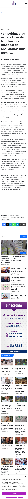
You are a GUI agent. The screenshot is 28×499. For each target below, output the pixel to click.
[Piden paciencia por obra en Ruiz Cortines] (7, 440)
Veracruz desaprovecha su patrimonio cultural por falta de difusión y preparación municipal (7, 407)
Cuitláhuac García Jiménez (13, 215)
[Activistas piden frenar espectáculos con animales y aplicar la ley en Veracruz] (7, 362)
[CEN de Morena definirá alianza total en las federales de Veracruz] (21, 461)
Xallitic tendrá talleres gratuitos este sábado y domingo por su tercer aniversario (18, 287)
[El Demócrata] (14, 3)
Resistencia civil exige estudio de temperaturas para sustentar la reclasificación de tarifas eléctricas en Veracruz (20, 428)
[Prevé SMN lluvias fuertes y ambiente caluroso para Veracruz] (21, 399)
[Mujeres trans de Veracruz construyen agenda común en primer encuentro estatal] (5, 270)
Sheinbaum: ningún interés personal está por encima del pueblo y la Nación (18, 295)
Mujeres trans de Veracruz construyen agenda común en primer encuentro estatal (18, 270)
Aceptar (14, 493)
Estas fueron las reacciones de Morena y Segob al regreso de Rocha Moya (6, 388)
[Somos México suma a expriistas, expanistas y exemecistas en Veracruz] (7, 461)
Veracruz (8, 29)
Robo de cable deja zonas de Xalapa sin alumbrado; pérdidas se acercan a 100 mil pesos (7, 426)
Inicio (3, 29)
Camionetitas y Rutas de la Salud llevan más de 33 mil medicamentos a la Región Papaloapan (13, 259)
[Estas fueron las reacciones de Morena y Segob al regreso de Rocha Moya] (7, 380)
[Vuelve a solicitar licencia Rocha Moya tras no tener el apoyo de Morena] (5, 279)
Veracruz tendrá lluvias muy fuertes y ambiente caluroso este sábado (20, 369)
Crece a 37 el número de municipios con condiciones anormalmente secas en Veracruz (21, 388)
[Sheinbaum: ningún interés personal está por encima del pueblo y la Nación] (5, 296)
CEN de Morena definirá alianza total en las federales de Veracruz (21, 469)
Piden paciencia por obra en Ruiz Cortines (7, 446)
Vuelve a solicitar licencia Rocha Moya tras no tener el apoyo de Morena (18, 279)
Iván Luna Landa (16, 217)
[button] (25, 476)
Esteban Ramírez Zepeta (7, 217)
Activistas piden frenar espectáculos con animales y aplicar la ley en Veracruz (7, 370)
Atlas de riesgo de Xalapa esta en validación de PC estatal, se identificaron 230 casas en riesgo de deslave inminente (20, 450)
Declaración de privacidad (11, 497)
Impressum (20, 497)
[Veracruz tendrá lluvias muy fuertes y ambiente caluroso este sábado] (21, 362)
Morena (22, 217)
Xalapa (8, 219)
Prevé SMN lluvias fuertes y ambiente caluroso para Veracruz (20, 406)
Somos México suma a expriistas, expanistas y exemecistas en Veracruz (7, 469)
